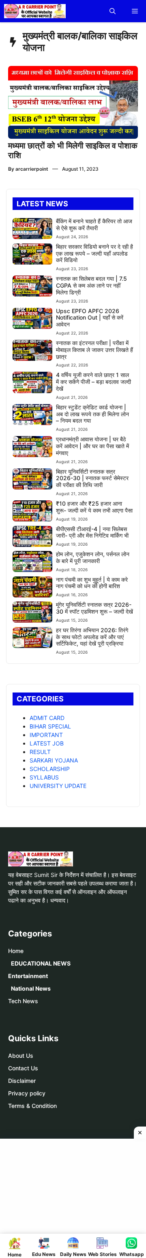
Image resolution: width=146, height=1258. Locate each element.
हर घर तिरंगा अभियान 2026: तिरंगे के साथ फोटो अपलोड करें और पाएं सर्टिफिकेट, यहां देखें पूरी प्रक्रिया (92, 637)
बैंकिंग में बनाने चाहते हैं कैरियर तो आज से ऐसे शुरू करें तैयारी (94, 224)
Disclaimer (22, 1080)
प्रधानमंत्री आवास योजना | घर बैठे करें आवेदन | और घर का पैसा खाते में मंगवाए (92, 446)
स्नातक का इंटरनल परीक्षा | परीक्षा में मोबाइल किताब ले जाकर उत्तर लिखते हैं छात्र (94, 349)
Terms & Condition (32, 1105)
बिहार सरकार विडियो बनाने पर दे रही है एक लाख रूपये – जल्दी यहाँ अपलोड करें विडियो (94, 253)
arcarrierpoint (31, 169)
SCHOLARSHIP (50, 768)
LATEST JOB (47, 743)
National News (31, 988)
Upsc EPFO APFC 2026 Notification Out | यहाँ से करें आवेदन (89, 317)
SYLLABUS (44, 777)
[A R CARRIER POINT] (35, 11)
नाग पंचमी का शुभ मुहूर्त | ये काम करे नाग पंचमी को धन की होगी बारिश (92, 583)
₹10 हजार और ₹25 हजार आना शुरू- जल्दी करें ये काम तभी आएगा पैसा (94, 507)
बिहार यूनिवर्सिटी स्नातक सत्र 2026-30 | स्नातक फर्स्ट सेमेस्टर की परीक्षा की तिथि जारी (92, 478)
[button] (112, 11)
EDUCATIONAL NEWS (41, 963)
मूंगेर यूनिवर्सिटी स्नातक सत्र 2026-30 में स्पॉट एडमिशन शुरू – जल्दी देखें (94, 608)
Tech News (23, 1001)
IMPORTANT (46, 734)
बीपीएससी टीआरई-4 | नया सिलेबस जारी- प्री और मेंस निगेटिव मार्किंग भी (92, 532)
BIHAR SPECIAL (50, 726)
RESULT (40, 751)
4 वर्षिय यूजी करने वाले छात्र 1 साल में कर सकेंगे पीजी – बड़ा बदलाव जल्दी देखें (93, 381)
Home (16, 950)
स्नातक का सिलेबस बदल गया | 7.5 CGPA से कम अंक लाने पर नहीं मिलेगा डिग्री (91, 285)
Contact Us (23, 1068)
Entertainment (28, 975)
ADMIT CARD (47, 717)
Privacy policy (26, 1093)
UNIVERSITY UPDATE (58, 785)
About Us (20, 1055)
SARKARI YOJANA (54, 760)
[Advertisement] (76, 1197)
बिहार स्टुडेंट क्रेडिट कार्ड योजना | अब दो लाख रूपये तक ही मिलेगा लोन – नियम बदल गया (92, 414)
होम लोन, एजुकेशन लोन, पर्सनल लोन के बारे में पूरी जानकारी (92, 557)
